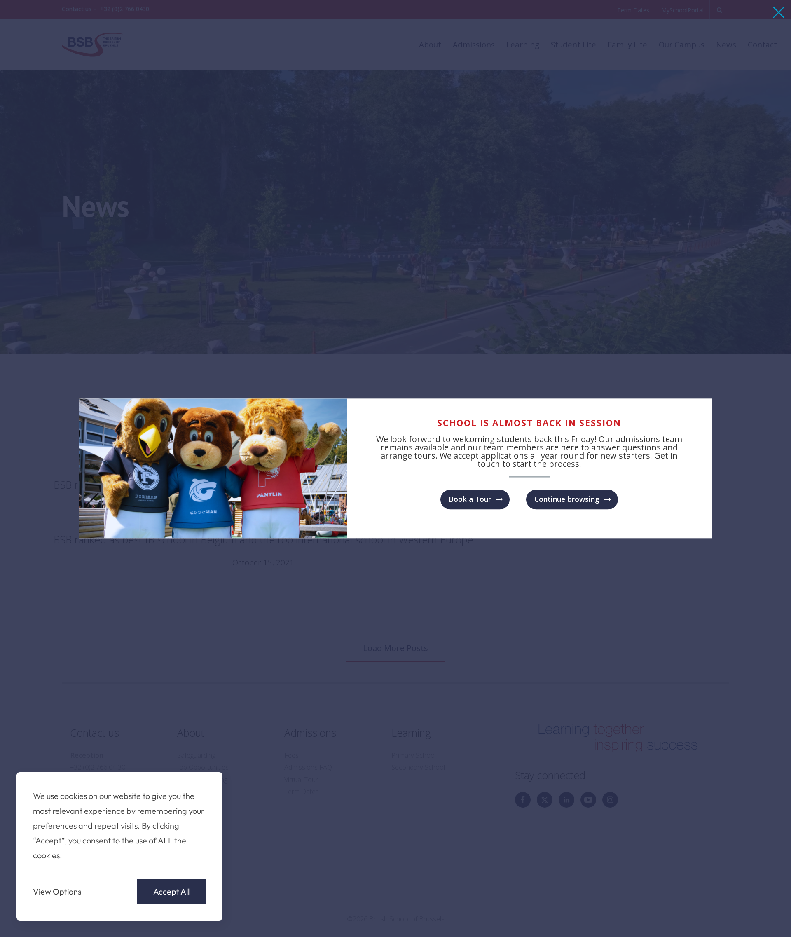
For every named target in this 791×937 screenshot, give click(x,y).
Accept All (171, 891)
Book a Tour (470, 499)
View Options (57, 892)
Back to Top (737, 919)
